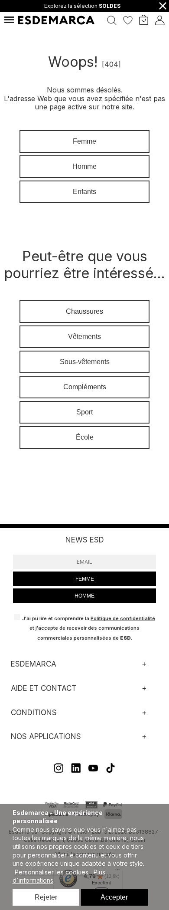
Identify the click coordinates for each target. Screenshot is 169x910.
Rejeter (46, 897)
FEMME (84, 579)
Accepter (114, 897)
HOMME (84, 596)
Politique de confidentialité (123, 618)
